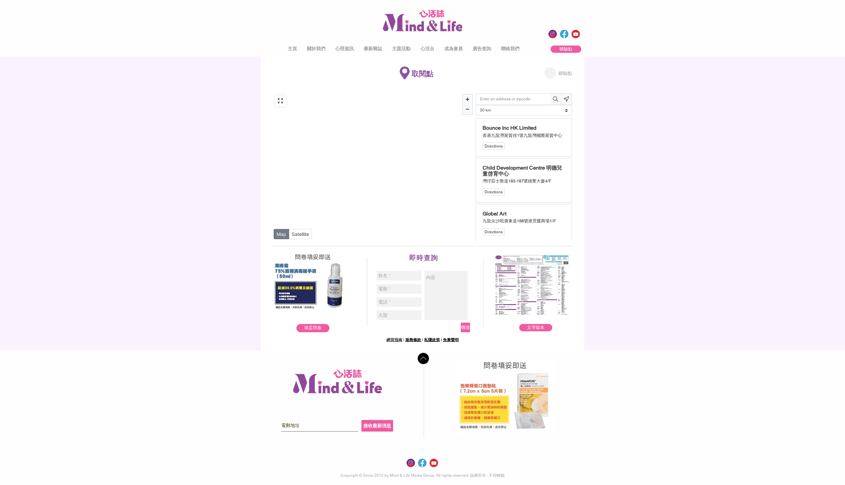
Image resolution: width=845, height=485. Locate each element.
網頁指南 (394, 340)
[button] (316, 49)
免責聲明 (451, 340)
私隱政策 (432, 340)
